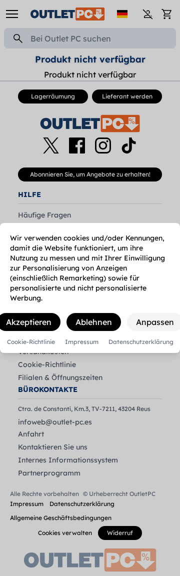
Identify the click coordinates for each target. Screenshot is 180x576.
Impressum (81, 342)
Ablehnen (94, 322)
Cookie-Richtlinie (31, 342)
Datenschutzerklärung (141, 342)
